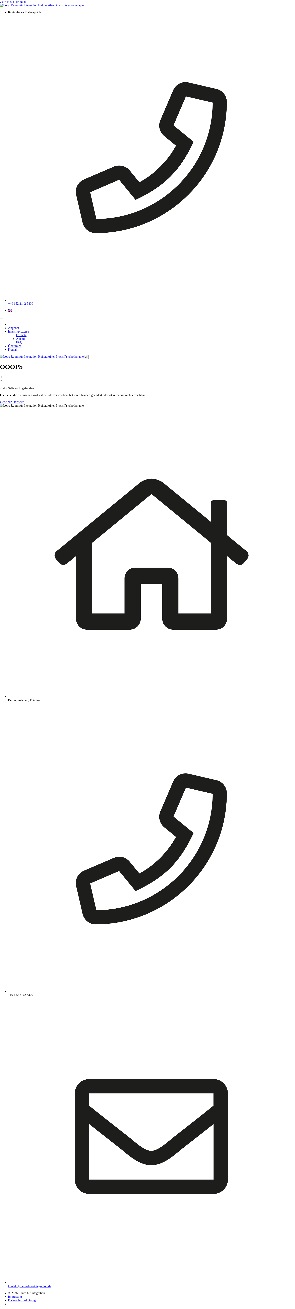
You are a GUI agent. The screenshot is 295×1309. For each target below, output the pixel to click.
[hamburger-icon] (1, 318)
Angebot (13, 328)
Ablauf (20, 338)
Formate (21, 335)
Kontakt (13, 349)
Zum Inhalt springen (13, 1)
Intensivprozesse (18, 331)
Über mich (14, 346)
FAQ (19, 342)
